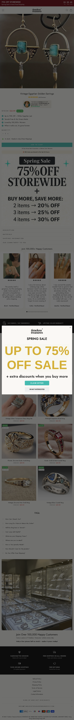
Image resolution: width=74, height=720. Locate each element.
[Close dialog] (70, 327)
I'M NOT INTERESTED (37, 389)
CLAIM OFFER (37, 383)
